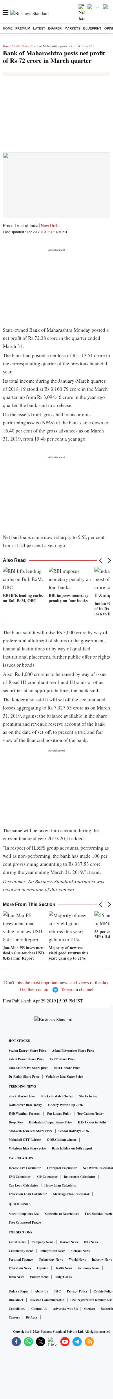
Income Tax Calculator (25, 1168)
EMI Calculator (20, 1177)
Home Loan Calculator (60, 1185)
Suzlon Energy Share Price (27, 1050)
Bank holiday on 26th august (72, 1148)
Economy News (88, 1268)
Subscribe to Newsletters (62, 1214)
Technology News (51, 1259)
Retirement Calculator (79, 1177)
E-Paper (55, 28)
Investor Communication (47, 1300)
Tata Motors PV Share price (28, 1068)
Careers (14, 1317)
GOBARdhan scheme (61, 1140)
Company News (42, 1242)
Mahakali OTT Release (25, 1140)
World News (77, 1259)
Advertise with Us (65, 1309)
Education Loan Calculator (28, 1194)
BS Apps (31, 1317)
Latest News (17, 1242)
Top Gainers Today (90, 1114)
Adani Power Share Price (26, 1059)
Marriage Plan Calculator (71, 1194)
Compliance (17, 1309)
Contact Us (39, 1309)
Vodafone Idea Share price (27, 1148)
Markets (72, 28)
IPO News (91, 1242)
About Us (41, 1291)
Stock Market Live (22, 1096)
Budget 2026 (63, 1277)
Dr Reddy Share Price (24, 1077)
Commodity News (21, 1251)
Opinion (42, 1268)
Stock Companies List (24, 1214)
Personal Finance (21, 1259)
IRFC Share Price (62, 1059)
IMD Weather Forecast (25, 1114)
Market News (68, 1242)
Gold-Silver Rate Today (25, 1105)
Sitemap (89, 1309)
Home (7, 28)
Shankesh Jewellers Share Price (30, 1131)
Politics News (39, 1277)
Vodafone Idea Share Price (64, 1077)
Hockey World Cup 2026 (65, 1105)
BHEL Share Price (67, 1068)
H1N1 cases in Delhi (92, 1122)
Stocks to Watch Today (57, 1096)
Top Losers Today (59, 1114)
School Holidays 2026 (74, 1131)
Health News (63, 1268)
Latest (39, 28)
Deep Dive (16, 1122)
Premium (22, 28)
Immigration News (52, 1251)
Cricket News (80, 1251)
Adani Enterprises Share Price (73, 1050)
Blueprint (92, 28)
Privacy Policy (77, 1291)
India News (21, 46)
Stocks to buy (88, 1096)
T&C (57, 1291)
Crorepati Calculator (62, 1168)
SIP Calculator (47, 1177)
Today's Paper (19, 1291)
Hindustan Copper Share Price (50, 1122)
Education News (20, 1268)
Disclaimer (16, 1300)
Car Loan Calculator (23, 1185)
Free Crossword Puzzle (25, 1222)
